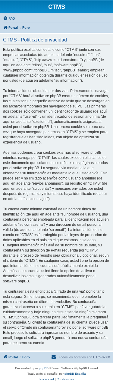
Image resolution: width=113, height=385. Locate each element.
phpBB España (75, 373)
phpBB (44, 368)
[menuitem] (9, 18)
